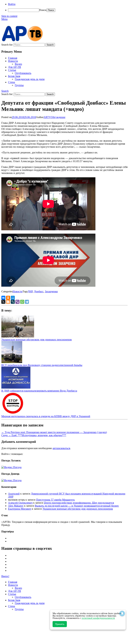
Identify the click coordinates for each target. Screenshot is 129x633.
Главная (12, 58)
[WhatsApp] (22, 302)
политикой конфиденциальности (98, 618)
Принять (59, 624)
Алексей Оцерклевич (20, 502)
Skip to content (9, 16)
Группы (19, 85)
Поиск (43, 10)
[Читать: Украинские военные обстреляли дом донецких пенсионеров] (17, 336)
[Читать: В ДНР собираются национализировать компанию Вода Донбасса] (15, 387)
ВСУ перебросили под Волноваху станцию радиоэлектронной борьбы (41, 365)
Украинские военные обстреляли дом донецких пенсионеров (36, 339)
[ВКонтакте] (3, 298)
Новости (13, 61)
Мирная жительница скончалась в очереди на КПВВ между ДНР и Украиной (45, 416)
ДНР (30, 291)
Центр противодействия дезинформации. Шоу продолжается (79, 502)
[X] (3, 302)
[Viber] (17, 302)
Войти (11, 4)
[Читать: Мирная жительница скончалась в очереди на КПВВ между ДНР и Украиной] (12, 413)
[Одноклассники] (8, 298)
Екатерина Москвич (19, 508)
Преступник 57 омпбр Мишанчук (55, 499)
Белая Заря (14, 76)
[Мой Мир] (13, 298)
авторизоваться (61, 448)
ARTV (47, 117)
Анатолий (14, 493)
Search (5, 90)
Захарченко (51, 291)
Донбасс (39, 291)
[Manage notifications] (122, 613)
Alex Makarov (16, 505)
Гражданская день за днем (30, 79)
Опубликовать (23, 73)
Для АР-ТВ (14, 67)
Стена (11, 82)
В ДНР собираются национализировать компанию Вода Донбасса (39, 390)
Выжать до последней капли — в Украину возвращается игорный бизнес (77, 505)
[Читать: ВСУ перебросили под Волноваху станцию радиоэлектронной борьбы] (11, 362)
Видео (18, 64)
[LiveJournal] (13, 302)
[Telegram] (27, 302)
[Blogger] (8, 302)
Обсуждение (58, 117)
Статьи (12, 70)
